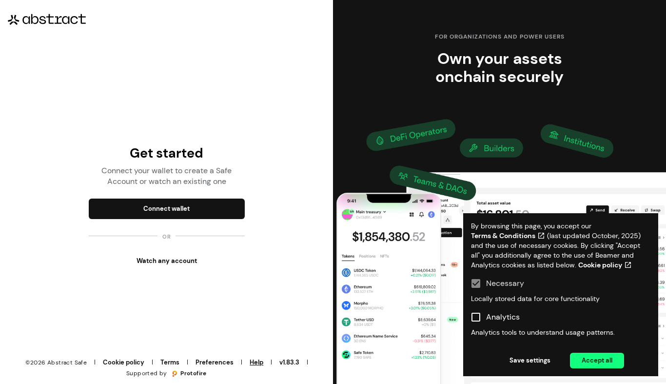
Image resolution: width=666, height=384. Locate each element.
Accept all (597, 360)
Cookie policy (123, 362)
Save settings (529, 360)
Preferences (215, 362)
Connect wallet (166, 208)
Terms (169, 362)
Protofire (193, 373)
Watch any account (167, 261)
